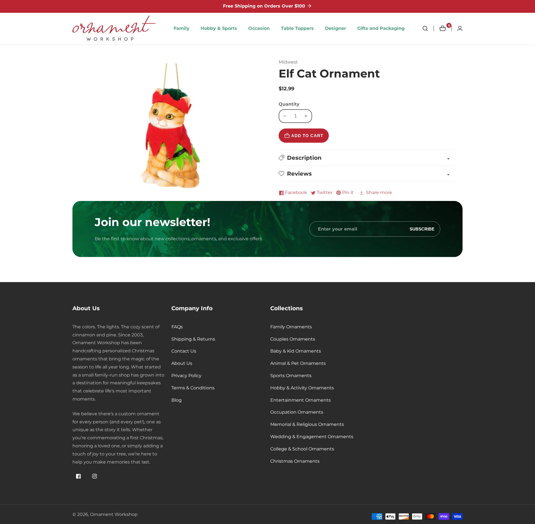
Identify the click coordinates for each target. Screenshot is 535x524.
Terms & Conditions (193, 387)
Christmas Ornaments (295, 461)
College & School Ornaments (302, 449)
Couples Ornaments (292, 339)
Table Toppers (297, 28)
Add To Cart (307, 135)
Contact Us (183, 351)
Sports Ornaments (291, 375)
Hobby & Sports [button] (219, 28)
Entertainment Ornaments (300, 400)
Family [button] (181, 28)
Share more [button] (379, 192)
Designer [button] (335, 28)
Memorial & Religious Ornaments (307, 424)
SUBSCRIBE (422, 229)
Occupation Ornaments (296, 412)
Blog (176, 400)
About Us (181, 363)
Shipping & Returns (193, 339)
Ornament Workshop (114, 514)
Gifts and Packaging (381, 28)
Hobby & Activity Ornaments (302, 387)
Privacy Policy (186, 375)
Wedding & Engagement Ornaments (311, 436)
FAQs (177, 326)
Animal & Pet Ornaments (298, 363)
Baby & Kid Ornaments (295, 351)
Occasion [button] (259, 28)
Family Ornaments (291, 326)
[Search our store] (428, 28)
